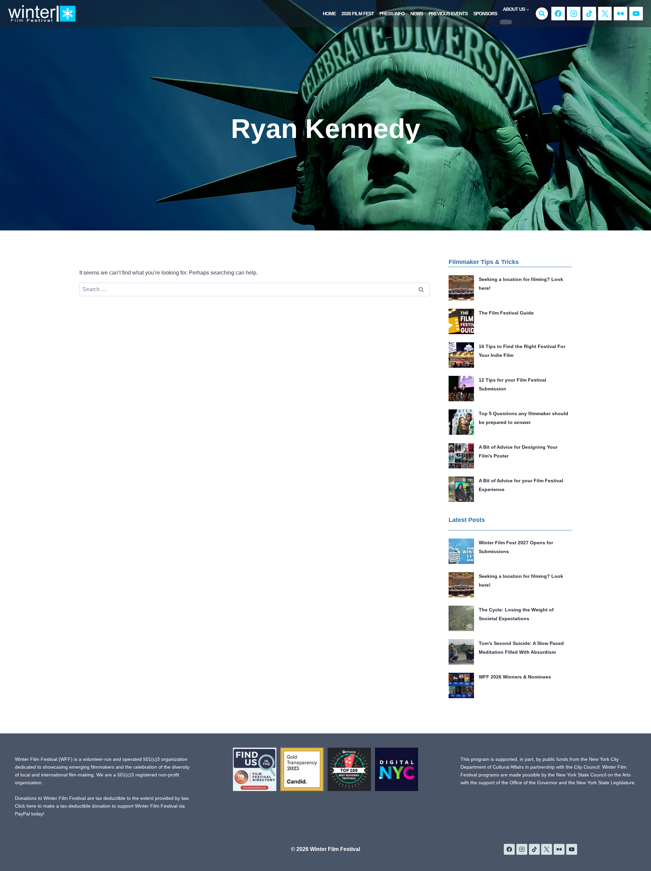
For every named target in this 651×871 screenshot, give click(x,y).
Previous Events (448, 13)
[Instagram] (573, 13)
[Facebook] (558, 13)
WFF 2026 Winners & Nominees (515, 677)
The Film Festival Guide (506, 313)
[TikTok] (589, 13)
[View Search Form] (542, 13)
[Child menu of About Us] (506, 22)
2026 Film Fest (357, 13)
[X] (605, 13)
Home (329, 13)
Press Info (392, 13)
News (416, 13)
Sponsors (485, 13)
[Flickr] (620, 13)
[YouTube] (636, 13)
